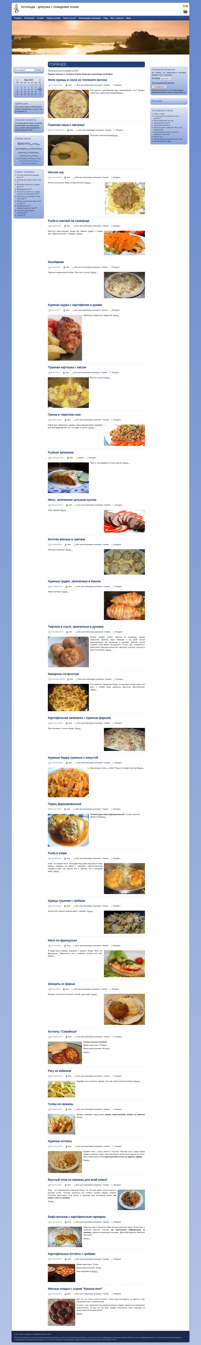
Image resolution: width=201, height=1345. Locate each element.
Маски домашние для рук (163, 121)
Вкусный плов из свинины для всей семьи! (77, 1179)
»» (40, 80)
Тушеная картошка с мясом (67, 367)
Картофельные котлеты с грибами (71, 1253)
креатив (29, 161)
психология (35, 148)
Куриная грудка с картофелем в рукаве (75, 305)
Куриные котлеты (60, 1141)
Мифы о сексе (159, 114)
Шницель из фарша (61, 983)
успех (34, 156)
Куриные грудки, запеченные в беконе (74, 581)
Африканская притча (162, 123)
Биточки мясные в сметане (66, 539)
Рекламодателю (23, 189)
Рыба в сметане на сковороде (68, 220)
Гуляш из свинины (60, 1104)
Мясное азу (56, 172)
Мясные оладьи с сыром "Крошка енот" (75, 1288)
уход (35, 143)
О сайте (20, 215)
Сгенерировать (159, 87)
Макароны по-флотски (63, 674)
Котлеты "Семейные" (62, 1031)
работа (36, 158)
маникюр (30, 158)
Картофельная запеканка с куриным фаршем (79, 717)
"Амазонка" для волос (162, 125)
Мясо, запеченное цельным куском (72, 499)
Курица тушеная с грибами (66, 900)
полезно (22, 152)
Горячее (107, 85)
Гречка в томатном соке (64, 414)
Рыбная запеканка (61, 452)
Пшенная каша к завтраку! (66, 124)
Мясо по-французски (62, 940)
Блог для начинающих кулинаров (89, 85)
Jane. (70, 85)
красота (24, 143)
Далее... (120, 93)
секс (28, 156)
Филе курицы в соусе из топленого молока (77, 79)
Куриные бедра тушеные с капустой (73, 757)
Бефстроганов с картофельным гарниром (76, 1216)
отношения (33, 152)
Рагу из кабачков (59, 1070)
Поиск (38, 70)
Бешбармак (56, 262)
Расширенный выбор (163, 83)
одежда (22, 156)
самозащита (25, 163)
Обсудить (118, 85)
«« (17, 80)
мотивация (22, 161)
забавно (33, 163)
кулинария (21, 148)
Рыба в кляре (57, 853)
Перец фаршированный (64, 804)
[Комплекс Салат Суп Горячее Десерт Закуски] (165, 78)
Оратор (35, 161)
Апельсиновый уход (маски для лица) (168, 139)
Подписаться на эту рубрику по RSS (63, 71)
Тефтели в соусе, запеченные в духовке (75, 626)
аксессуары (21, 158)
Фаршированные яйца (162, 141)
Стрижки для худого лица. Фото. (29, 180)
